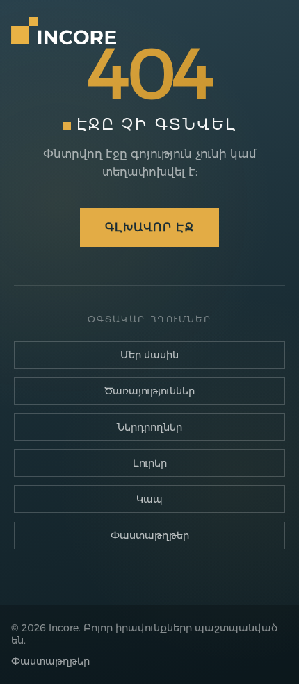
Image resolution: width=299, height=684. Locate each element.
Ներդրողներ (149, 427)
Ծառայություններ (149, 391)
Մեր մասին (149, 355)
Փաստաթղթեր (150, 535)
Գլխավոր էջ (149, 227)
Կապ (149, 499)
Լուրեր (150, 463)
